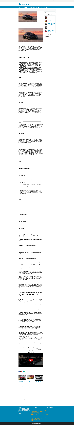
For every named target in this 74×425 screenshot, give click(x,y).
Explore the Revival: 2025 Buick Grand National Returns (37, 402)
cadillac (28, 399)
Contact (45, 411)
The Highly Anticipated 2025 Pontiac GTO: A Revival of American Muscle (30, 381)
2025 (26, 399)
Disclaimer (45, 413)
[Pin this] (21, 371)
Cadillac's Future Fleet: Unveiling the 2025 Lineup (27, 387)
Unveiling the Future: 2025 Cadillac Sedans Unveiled (27, 386)
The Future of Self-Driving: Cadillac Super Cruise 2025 (28, 391)
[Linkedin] (55, 1)
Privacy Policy (46, 414)
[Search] (55, 7)
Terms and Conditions (47, 415)
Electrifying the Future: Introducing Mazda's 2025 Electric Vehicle (21, 381)
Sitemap (45, 417)
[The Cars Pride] (23, 4)
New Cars (22, 399)
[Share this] (19, 371)
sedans (29, 399)
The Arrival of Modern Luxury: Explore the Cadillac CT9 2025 (29, 388)
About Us (45, 410)
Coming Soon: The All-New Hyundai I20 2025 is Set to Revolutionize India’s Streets (36, 419)
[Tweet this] (20, 371)
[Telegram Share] (23, 371)
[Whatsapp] (24, 371)
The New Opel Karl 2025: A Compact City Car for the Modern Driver (38, 382)
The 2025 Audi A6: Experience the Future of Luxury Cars (24, 402)
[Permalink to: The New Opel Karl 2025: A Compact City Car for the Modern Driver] (39, 378)
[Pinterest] (53, 1)
